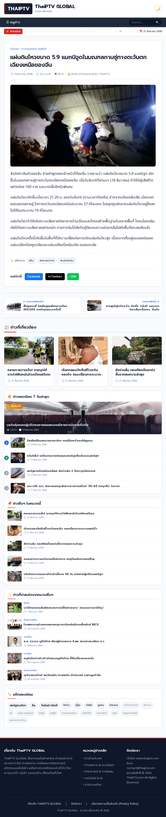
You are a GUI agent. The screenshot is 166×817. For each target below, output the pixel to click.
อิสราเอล (114, 705)
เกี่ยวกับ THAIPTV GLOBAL (44, 804)
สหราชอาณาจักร (18, 720)
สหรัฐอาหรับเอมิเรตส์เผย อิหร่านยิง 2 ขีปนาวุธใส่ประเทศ (61, 471)
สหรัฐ (41, 713)
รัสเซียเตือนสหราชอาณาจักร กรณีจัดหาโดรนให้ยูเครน (60, 440)
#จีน (31, 261)
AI (11, 713)
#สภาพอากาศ (47, 261)
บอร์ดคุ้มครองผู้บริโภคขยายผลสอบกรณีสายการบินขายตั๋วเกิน (47, 425)
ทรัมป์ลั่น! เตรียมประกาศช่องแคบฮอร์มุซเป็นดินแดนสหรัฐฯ (63, 456)
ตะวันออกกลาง (131, 705)
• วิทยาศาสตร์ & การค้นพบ (98, 771)
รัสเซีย (89, 705)
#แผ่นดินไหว (67, 261)
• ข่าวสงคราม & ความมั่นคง (98, 765)
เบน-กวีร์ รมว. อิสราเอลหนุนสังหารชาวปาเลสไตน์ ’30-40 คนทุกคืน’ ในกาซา (73, 486)
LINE (73, 277)
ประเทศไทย (102, 713)
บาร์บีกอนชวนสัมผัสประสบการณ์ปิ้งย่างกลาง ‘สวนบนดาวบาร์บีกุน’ (64, 608)
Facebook (34, 277)
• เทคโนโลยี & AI (93, 778)
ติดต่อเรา (76, 804)
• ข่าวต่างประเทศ (92, 758)
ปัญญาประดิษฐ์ (130, 713)
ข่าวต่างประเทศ (29, 49)
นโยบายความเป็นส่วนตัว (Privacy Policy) (114, 804)
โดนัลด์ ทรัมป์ (49, 705)
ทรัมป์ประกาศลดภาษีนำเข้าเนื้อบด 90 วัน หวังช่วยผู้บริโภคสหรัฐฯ (63, 574)
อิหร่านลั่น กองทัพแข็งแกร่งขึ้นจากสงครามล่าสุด (135, 372)
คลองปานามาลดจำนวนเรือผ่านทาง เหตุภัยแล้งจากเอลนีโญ (59, 559)
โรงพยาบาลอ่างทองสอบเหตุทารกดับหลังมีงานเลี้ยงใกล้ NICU (61, 624)
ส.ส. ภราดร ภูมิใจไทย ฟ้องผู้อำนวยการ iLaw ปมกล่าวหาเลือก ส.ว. (64, 641)
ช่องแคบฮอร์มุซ (69, 713)
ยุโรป (115, 713)
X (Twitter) (55, 277)
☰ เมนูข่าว (13, 22)
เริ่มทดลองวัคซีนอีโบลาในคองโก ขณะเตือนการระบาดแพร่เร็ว (60, 31)
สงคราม (147, 705)
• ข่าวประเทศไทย (92, 785)
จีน (33, 705)
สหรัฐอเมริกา (18, 705)
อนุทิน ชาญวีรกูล (25, 713)
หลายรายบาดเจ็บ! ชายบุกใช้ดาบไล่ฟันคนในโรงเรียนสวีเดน (28, 372)
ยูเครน (101, 705)
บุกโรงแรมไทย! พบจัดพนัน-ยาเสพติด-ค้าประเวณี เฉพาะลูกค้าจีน (62, 675)
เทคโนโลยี (86, 713)
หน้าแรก (14, 49)
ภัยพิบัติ (42, 49)
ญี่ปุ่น (77, 705)
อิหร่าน (66, 705)
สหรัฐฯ (53, 713)
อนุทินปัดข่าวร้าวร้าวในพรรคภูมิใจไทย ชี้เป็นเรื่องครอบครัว (59, 658)
